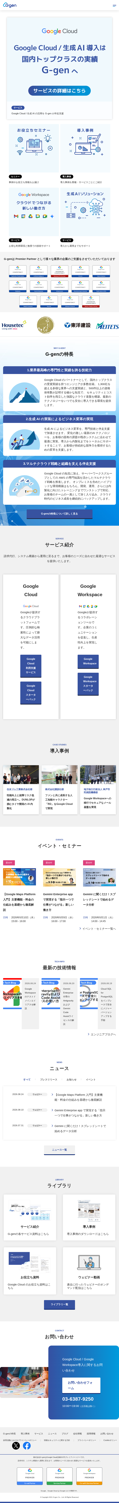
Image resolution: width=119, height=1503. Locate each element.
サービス (38, 1433)
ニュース (52, 1433)
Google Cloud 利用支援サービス (31, 666)
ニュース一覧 (59, 1149)
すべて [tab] (27, 1079)
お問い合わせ (106, 1433)
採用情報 (91, 1433)
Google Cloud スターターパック (31, 692)
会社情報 (77, 1433)
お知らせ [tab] (72, 1079)
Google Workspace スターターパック (90, 684)
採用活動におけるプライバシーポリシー (20, 1440)
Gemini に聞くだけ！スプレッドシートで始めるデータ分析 (99, 899)
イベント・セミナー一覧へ (99, 928)
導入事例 (25, 1433)
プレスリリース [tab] (48, 1079)
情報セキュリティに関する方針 (57, 1440)
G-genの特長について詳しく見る (59, 513)
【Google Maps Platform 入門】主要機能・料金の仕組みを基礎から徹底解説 (79, 1097)
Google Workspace (90, 661)
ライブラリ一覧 (59, 1304)
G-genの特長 (9, 1433)
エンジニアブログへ (103, 1034)
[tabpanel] (59, 1113)
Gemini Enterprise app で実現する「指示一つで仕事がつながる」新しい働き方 (80, 1113)
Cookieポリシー (110, 1440)
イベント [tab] (91, 1079)
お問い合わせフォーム (80, 1385)
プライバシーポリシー (86, 1440)
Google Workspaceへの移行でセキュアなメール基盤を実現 (97, 802)
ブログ (65, 1433)
